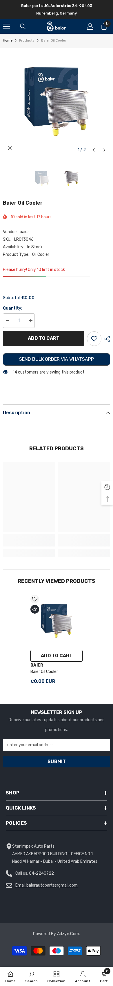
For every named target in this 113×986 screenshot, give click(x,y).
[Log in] (90, 26)
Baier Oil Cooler (44, 671)
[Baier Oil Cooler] (56, 621)
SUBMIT (57, 761)
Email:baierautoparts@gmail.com (46, 885)
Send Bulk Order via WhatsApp (56, 359)
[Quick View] (34, 609)
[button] (94, 150)
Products (26, 40)
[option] (56, 102)
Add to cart (45, 338)
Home (7, 40)
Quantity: (12, 308)
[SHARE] (105, 339)
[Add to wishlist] (94, 338)
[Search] (22, 26)
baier (24, 231)
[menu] (6, 26)
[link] (29, 543)
